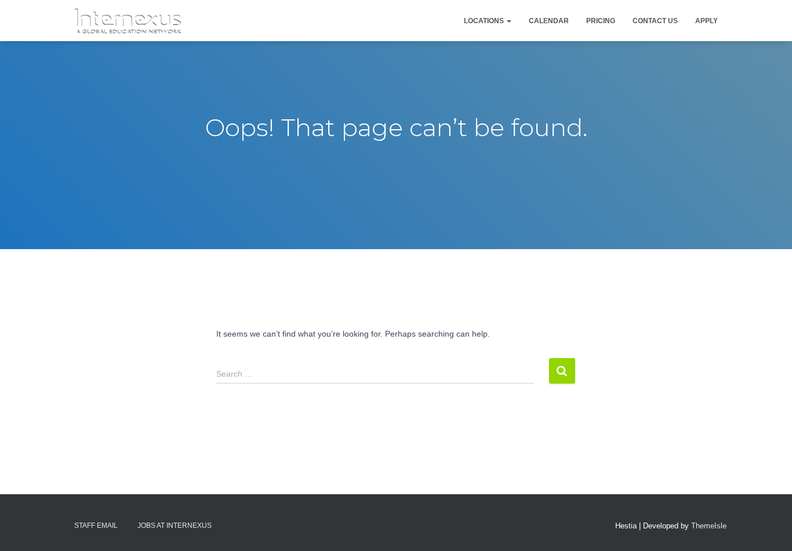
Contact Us (655, 21)
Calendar (549, 21)
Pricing (600, 21)
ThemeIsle (708, 525)
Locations (485, 21)
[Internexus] (128, 20)
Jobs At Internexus (174, 525)
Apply (706, 21)
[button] (508, 21)
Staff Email (96, 525)
